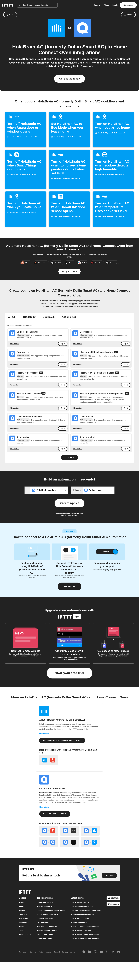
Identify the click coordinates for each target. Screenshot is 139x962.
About (72, 952)
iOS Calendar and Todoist (47, 930)
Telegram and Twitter (45, 934)
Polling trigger (24, 335)
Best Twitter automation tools (82, 906)
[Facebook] (84, 952)
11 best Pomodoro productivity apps (85, 926)
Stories (21, 906)
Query (84, 356)
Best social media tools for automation (86, 938)
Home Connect (45, 792)
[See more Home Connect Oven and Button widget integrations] (48, 831)
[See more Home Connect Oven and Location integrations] (90, 842)
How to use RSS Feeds (80, 918)
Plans (106, 5)
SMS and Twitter (43, 922)
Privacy (65, 952)
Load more (69, 458)
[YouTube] (101, 952)
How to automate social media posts (85, 934)
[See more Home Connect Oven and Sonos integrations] (69, 842)
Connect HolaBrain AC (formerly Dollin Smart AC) (62, 740)
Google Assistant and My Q (47, 914)
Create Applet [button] (69, 503)
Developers (23, 952)
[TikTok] (113, 952)
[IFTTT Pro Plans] (116, 352)
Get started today (69, 78)
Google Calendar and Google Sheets (51, 910)
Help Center (23, 918)
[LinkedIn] (89, 952)
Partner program (44, 952)
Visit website (44, 734)
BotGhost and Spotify (45, 918)
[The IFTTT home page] (7, 5)
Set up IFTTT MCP (69, 271)
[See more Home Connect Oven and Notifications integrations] (90, 831)
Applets (22, 910)
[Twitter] (107, 952)
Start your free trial (69, 673)
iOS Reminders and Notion (47, 926)
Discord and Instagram (45, 902)
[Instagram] (95, 952)
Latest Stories (77, 898)
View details (14, 344)
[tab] (12, 317)
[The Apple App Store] (113, 898)
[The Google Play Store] (113, 904)
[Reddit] (118, 952)
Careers (33, 952)
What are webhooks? (79, 922)
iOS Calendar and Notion (46, 906)
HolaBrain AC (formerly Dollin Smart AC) (59, 46)
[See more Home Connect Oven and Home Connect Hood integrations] (48, 842)
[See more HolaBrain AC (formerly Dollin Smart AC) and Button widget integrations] (48, 760)
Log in (115, 5)
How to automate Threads (81, 930)
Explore (97, 5)
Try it (63, 344)
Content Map (23, 922)
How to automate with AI (80, 902)
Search (21, 926)
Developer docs (25, 934)
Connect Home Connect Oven (54, 814)
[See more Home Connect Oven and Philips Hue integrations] (69, 831)
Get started (128, 5)
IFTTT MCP (23, 914)
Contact (57, 952)
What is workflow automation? (82, 914)
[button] (69, 586)
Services (22, 902)
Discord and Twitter (44, 938)
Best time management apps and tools (86, 910)
